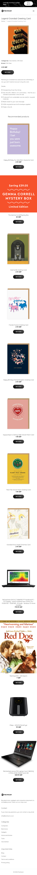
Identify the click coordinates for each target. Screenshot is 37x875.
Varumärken (13, 61)
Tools (3, 838)
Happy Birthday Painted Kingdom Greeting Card (18, 380)
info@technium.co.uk (7, 816)
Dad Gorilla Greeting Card (18, 270)
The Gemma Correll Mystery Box (18, 215)
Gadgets (4, 832)
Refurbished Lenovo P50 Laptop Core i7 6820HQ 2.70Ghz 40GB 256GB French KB (18, 772)
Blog (2, 853)
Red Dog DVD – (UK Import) (18, 676)
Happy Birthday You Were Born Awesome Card (18, 160)
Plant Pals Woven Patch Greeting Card (18, 490)
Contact (3, 856)
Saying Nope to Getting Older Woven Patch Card (18, 435)
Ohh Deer (20, 61)
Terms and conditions (7, 859)
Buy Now (7, 72)
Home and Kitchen (6, 835)
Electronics (4, 829)
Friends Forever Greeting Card (18, 325)
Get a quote (28, 3)
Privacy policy (5, 862)
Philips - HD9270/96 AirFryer (18, 725)
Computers (4, 826)
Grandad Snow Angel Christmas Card (18, 545)
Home (3, 21)
